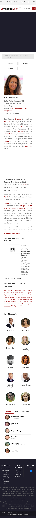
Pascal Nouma (25, 385)
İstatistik (10, 68)
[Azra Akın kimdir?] (25, 323)
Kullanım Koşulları (23, 514)
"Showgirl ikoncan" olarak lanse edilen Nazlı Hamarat (25, 251)
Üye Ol (29, 2)
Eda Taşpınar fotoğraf (25, 297)
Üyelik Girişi (23, 2)
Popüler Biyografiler (18, 475)
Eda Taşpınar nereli (16, 304)
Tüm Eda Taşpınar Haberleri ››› (13, 278)
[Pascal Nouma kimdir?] (25, 378)
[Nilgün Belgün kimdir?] (10, 341)
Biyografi (10, 63)
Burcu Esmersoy (25, 349)
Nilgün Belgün (10, 348)
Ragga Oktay (10, 404)
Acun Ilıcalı (10, 330)
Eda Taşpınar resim (23, 299)
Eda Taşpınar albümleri (18, 306)
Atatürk (10, 367)
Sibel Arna (25, 367)
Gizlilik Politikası (12, 514)
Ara (34, 8)
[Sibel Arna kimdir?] (25, 360)
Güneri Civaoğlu (10, 386)
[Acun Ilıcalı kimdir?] (10, 323)
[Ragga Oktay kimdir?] (10, 397)
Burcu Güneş (25, 404)
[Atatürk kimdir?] (10, 360)
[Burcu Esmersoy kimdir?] (25, 341)
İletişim (34, 1)
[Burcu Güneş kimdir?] (25, 397)
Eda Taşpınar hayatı (16, 292)
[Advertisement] (18, 32)
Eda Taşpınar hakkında (20, 295)
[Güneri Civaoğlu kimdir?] (10, 378)
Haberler (25, 63)
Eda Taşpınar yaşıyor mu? (13, 290)
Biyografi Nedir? (18, 471)
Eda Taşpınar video (10, 299)
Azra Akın (25, 330)
